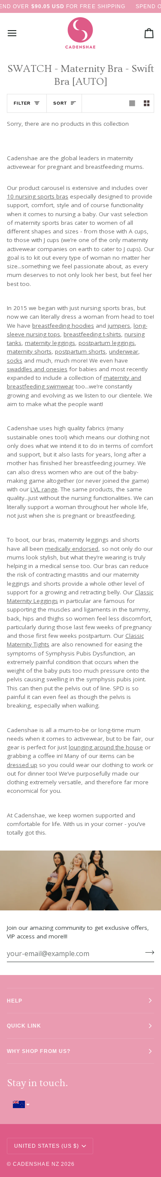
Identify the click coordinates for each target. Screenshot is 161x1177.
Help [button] (14, 1000)
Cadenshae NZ (36, 1164)
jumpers (119, 325)
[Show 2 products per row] (147, 103)
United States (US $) (46, 1146)
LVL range (44, 489)
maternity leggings (50, 343)
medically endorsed (71, 548)
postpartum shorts (80, 351)
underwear (123, 351)
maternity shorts (29, 351)
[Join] (147, 952)
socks (14, 360)
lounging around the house (106, 747)
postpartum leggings (107, 343)
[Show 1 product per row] (132, 103)
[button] (80, 1104)
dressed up (22, 764)
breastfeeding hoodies (63, 325)
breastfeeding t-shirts (92, 334)
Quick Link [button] (24, 1025)
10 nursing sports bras (37, 196)
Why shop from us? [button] (38, 1051)
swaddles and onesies (37, 369)
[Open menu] (20, 33)
